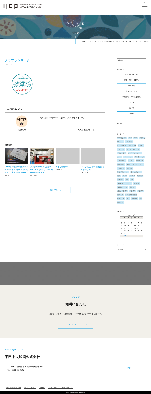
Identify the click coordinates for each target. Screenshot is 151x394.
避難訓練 (134, 198)
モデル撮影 (120, 164)
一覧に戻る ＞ (54, 190)
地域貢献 (140, 176)
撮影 (132, 179)
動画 (118, 176)
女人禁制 (120, 179)
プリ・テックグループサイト (60, 388)
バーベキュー (128, 157)
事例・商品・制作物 (131, 80)
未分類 (131, 108)
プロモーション (140, 157)
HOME (84, 41)
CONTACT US (75, 325)
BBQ (130, 138)
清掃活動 (120, 195)
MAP (128, 368)
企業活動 (131, 86)
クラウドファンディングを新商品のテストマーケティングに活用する (112, 41)
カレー (119, 157)
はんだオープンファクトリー (126, 145)
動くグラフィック (123, 172)
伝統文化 (129, 168)
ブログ (42, 388)
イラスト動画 (121, 153)
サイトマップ (30, 388)
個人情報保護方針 (13, 388)
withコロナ (129, 142)
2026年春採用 (121, 138)
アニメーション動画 (133, 149)
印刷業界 (132, 176)
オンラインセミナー (134, 153)
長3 (140, 198)
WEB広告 (120, 142)
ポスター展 (139, 161)
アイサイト (120, 149)
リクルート (120, 168)
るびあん (141, 145)
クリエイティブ (131, 91)
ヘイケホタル (121, 161)
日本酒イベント (122, 187)
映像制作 (132, 187)
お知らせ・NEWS (131, 74)
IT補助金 (142, 138)
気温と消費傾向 (122, 191)
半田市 (125, 176)
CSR (135, 138)
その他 (131, 114)
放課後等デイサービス (124, 183)
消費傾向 (132, 191)
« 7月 (124, 236)
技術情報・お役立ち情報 (131, 97)
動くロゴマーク (136, 172)
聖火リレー (120, 198)
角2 (128, 198)
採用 (126, 179)
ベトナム (131, 161)
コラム (131, 102)
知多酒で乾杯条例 (131, 195)
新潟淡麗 (137, 183)
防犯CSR (120, 202)
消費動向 (140, 191)
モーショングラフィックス (135, 164)
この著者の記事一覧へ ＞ (89, 130)
